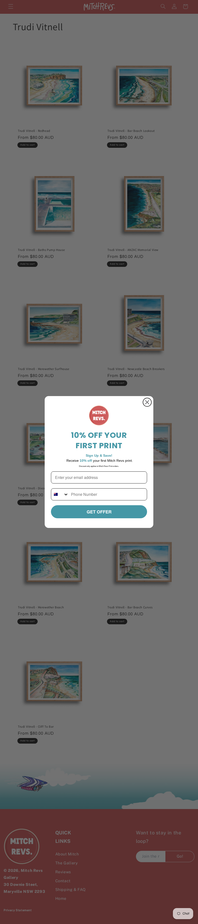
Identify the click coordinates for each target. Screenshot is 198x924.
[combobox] (60, 494)
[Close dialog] (147, 402)
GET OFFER (99, 512)
